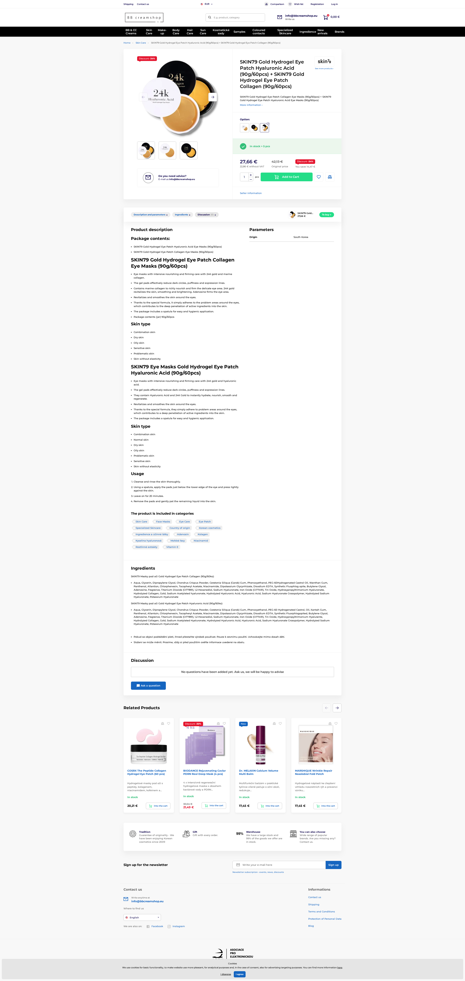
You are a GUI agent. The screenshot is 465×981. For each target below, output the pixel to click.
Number (244, 177)
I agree (240, 974)
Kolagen (203, 534)
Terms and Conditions (321, 911)
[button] (212, 97)
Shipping (128, 4)
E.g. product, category (227, 17)
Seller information (251, 193)
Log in (334, 4)
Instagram (179, 926)
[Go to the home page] (144, 17)
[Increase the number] (251, 175)
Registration (317, 4)
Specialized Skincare (148, 527)
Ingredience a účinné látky (152, 534)
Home (127, 42)
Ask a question (150, 685)
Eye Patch (205, 521)
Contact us (143, 4)
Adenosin (183, 534)
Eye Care (184, 521)
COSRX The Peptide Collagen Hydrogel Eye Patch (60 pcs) (146, 772)
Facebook (157, 926)
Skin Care (141, 42)
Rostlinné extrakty (146, 546)
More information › (251, 104)
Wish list (298, 4)
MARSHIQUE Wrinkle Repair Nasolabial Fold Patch (313, 772)
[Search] (210, 17)
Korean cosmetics (210, 527)
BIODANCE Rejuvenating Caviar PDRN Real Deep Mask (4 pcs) (204, 772)
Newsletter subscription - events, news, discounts (258, 872)
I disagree (226, 974)
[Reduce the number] (251, 179)
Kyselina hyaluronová (148, 540)
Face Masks (163, 521)
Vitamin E (172, 546)
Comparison (277, 4)
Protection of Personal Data (324, 918)
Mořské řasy (178, 540)
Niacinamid (201, 540)
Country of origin (180, 527)
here (339, 967)
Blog (311, 925)
